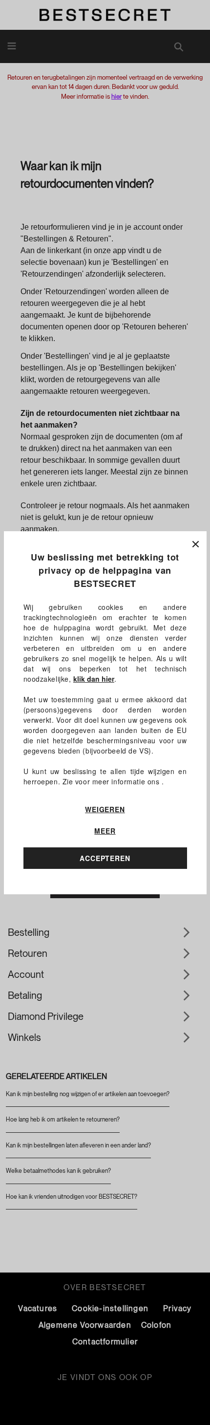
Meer (104, 831)
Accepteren (105, 858)
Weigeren (105, 809)
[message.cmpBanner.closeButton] (196, 542)
